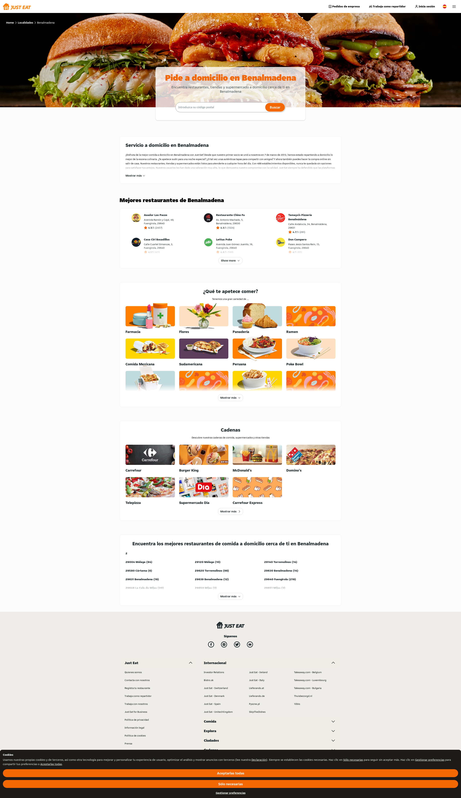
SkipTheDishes (257, 711)
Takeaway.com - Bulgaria (307, 688)
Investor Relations (214, 672)
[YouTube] (250, 644)
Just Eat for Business (136, 711)
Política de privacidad (137, 719)
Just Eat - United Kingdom (218, 711)
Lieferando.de (257, 696)
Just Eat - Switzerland (216, 688)
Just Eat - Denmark (214, 696)
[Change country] (444, 6)
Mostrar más (134, 175)
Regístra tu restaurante (137, 688)
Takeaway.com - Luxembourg (310, 680)
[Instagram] (224, 644)
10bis (297, 703)
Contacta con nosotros (137, 680)
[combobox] (219, 107)
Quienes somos (133, 672)
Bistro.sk (208, 680)
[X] (237, 644)
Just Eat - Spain (212, 703)
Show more (228, 260)
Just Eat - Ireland (258, 672)
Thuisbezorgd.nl (303, 696)
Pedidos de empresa (346, 6)
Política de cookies (135, 735)
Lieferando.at (256, 688)
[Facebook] (211, 644)
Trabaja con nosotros (136, 703)
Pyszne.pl (254, 703)
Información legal (134, 727)
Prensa (128, 743)
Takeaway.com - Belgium (308, 672)
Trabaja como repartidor (389, 6)
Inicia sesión (427, 6)
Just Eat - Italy (256, 680)
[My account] (454, 7)
